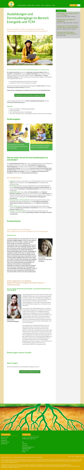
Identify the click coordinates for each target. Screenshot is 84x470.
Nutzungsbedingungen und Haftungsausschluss (28, 447)
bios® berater (4, 443)
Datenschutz (25, 445)
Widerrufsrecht (25, 450)
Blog (42, 5)
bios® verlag (4, 438)
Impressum (24, 443)
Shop (53, 5)
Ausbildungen (21, 5)
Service (38, 5)
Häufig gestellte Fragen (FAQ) (29, 438)
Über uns (48, 5)
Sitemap (24, 451)
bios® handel (4, 440)
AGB (23, 442)
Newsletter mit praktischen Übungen (30, 437)
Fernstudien (31, 5)
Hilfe (69, 456)
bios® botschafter (5, 442)
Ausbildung (77, 456)
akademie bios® (4, 437)
